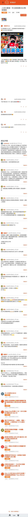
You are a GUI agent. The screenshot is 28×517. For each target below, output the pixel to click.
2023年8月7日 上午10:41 (13, 478)
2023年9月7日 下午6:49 (13, 433)
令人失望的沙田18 (10, 393)
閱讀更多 (25, 155)
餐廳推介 (5, 233)
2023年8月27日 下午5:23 (13, 442)
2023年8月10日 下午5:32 (13, 469)
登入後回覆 (23, 15)
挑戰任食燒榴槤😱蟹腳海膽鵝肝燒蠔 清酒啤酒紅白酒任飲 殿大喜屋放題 (15, 402)
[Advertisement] (14, 81)
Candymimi (6, 143)
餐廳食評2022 (7, 25)
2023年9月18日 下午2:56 (13, 425)
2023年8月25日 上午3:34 (13, 451)
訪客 (5, 99)
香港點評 (13, 2)
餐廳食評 (5, 12)
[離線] (2, 25)
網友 (4, 159)
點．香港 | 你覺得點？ (14, 511)
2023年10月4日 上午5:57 (13, 407)
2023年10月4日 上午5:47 (13, 416)
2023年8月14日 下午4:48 (13, 460)
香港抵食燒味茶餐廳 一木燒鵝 (14, 429)
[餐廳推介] (2, 233)
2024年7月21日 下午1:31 (13, 396)
